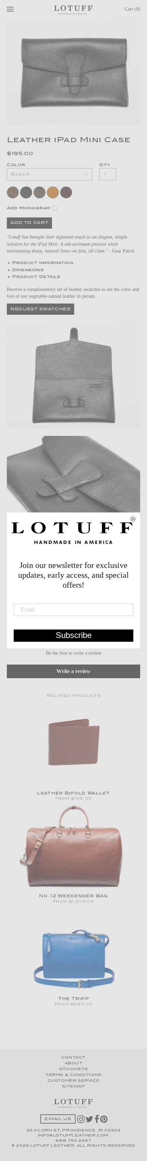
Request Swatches (40, 309)
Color (16, 165)
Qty (104, 165)
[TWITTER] (89, 1121)
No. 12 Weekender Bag (73, 896)
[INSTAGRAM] (81, 1121)
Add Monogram (28, 208)
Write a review (73, 671)
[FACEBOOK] (97, 1121)
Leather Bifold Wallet (73, 793)
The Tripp (73, 999)
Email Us (57, 1119)
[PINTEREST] (104, 1121)
